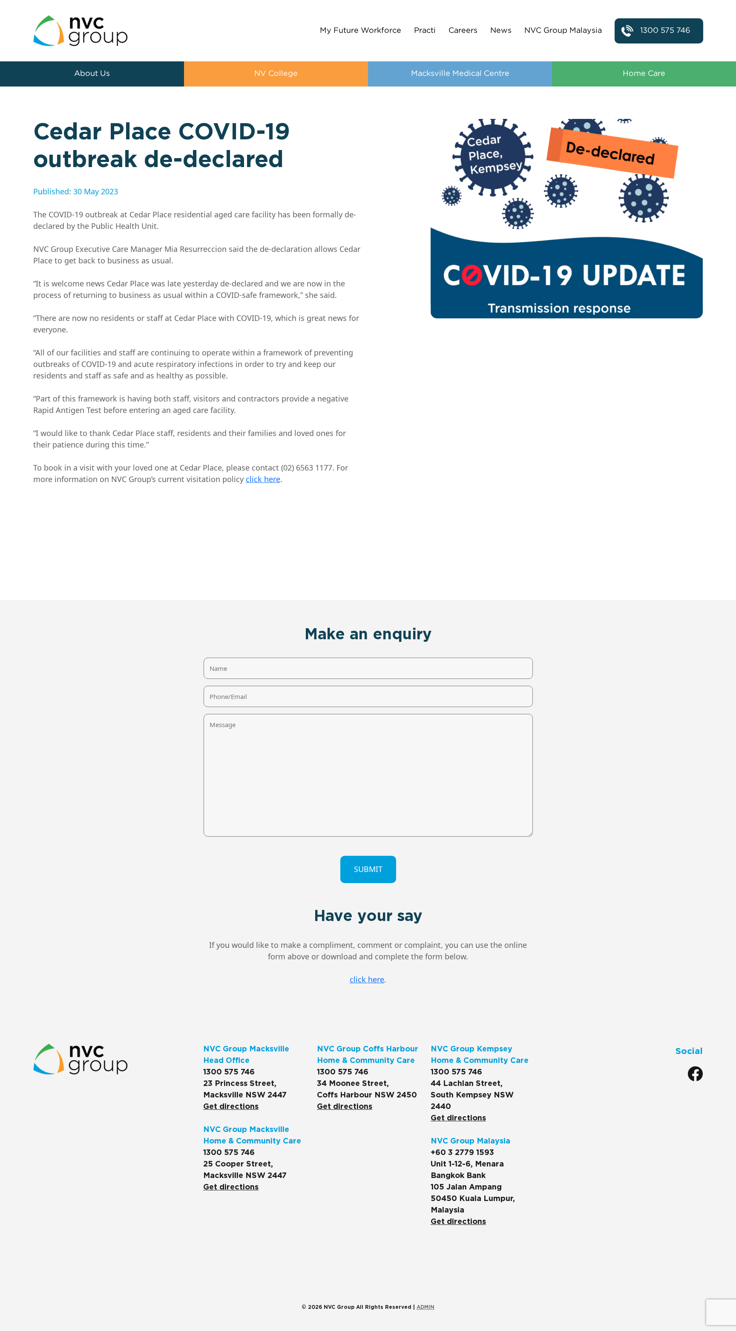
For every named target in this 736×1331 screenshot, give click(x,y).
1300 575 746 (665, 31)
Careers (462, 31)
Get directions (231, 1107)
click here (263, 479)
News (501, 31)
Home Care (644, 74)
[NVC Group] (80, 31)
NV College (276, 74)
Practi (425, 31)
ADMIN (425, 1307)
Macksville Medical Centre (460, 74)
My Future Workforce (360, 31)
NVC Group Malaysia (563, 31)
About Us (92, 74)
